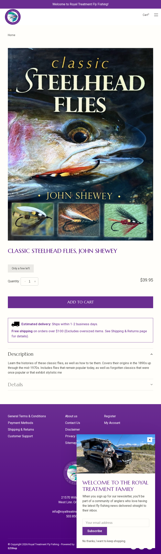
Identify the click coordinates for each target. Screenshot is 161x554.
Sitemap (71, 443)
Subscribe (94, 531)
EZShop (12, 548)
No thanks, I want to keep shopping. (104, 541)
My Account (112, 423)
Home (11, 35)
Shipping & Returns (21, 429)
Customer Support (20, 436)
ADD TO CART (80, 302)
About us (71, 416)
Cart (146, 14)
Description (20, 354)
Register (110, 416)
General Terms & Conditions (27, 416)
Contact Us (72, 423)
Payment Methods (20, 423)
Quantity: (14, 281)
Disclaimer (72, 429)
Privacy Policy (75, 436)
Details (15, 385)
